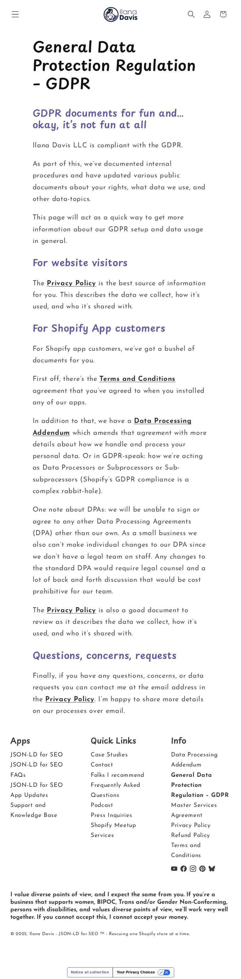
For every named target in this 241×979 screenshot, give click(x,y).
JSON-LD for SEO (36, 755)
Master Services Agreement (194, 810)
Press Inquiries (111, 815)
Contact (102, 765)
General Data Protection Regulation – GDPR (200, 785)
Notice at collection (90, 972)
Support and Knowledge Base (33, 810)
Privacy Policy (71, 283)
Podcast (102, 805)
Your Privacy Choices (136, 972)
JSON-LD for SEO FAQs (36, 770)
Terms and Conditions (137, 379)
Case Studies (109, 755)
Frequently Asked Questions (115, 790)
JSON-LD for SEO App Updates (36, 790)
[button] (15, 14)
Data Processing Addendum (194, 760)
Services (102, 836)
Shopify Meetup (113, 826)
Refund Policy (190, 836)
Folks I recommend (117, 775)
